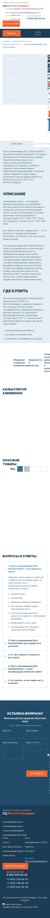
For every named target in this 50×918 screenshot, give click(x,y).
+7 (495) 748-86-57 (17, 879)
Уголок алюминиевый (13, 830)
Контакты (10, 104)
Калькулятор (9, 855)
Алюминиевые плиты (13, 826)
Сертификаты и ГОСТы (12, 81)
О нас (8, 40)
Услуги (8, 46)
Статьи (8, 97)
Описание (17, 144)
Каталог (12, 33)
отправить (37, 773)
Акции (8, 91)
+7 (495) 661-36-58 (17, 886)
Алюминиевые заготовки (15, 835)
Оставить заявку (11, 24)
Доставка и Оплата (10, 62)
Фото (7, 72)
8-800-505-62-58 (17, 874)
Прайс (8, 52)
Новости (29, 847)
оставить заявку (15, 866)
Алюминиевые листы (13, 822)
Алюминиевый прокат (23, 41)
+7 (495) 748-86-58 (17, 883)
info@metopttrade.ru (18, 586)
